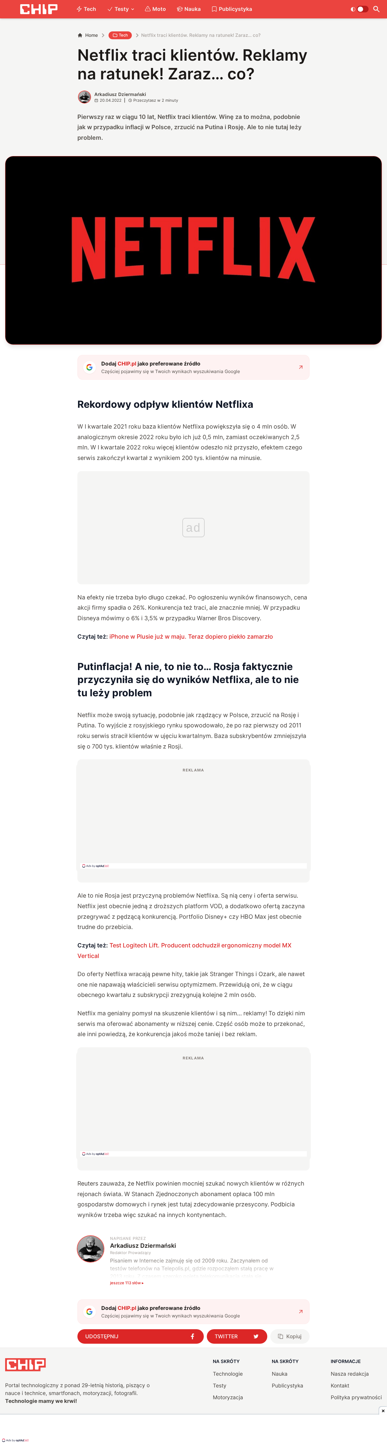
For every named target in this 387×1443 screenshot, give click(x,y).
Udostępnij (102, 1336)
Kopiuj (293, 1336)
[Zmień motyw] (359, 9)
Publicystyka (235, 9)
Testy (122, 9)
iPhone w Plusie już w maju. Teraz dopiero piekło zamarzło (191, 636)
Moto (159, 9)
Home (91, 35)
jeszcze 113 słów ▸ (127, 1282)
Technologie (228, 1374)
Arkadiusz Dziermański (120, 94)
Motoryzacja (228, 1397)
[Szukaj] (376, 9)
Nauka (192, 9)
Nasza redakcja (350, 1374)
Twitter (226, 1336)
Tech (90, 9)
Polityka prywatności (356, 1397)
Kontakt (340, 1385)
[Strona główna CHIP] (38, 9)
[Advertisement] (193, 818)
